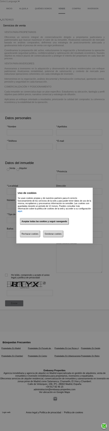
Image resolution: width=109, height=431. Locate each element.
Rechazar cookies (30, 234)
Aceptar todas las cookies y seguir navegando (44, 221)
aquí (20, 211)
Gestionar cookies (53, 234)
